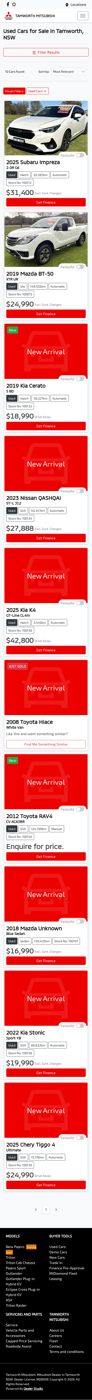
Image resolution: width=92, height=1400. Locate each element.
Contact (55, 1346)
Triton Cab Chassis (20, 1262)
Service (12, 1325)
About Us (56, 1330)
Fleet (53, 1341)
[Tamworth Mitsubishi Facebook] (9, 4)
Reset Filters (14, 91)
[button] (82, 15)
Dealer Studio (33, 1388)
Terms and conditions (66, 1351)
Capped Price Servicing (24, 1341)
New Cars (57, 1257)
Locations (78, 4)
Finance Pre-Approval (66, 1268)
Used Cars (57, 1246)
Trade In (55, 1262)
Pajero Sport (16, 1268)
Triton (10, 1257)
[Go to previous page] (36, 1209)
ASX (9, 1300)
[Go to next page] (56, 1209)
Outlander (14, 1273)
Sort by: (44, 71)
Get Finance (46, 202)
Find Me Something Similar (46, 744)
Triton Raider (16, 1305)
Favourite (67, 155)
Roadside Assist (18, 1346)
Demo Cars (58, 1252)
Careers (55, 1335)
